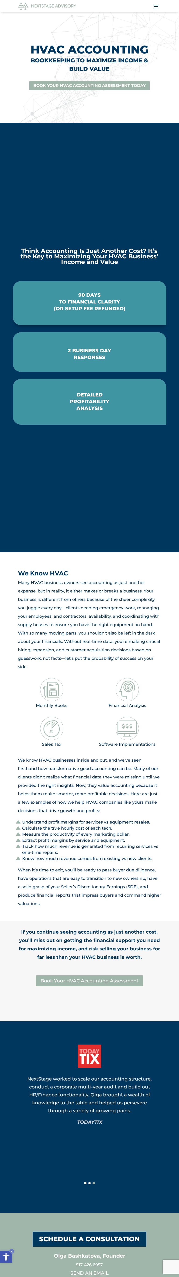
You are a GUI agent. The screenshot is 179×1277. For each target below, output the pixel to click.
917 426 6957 (89, 1264)
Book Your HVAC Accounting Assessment (89, 981)
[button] (6, 1257)
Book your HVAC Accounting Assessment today (89, 85)
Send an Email (89, 1273)
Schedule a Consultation (89, 1239)
